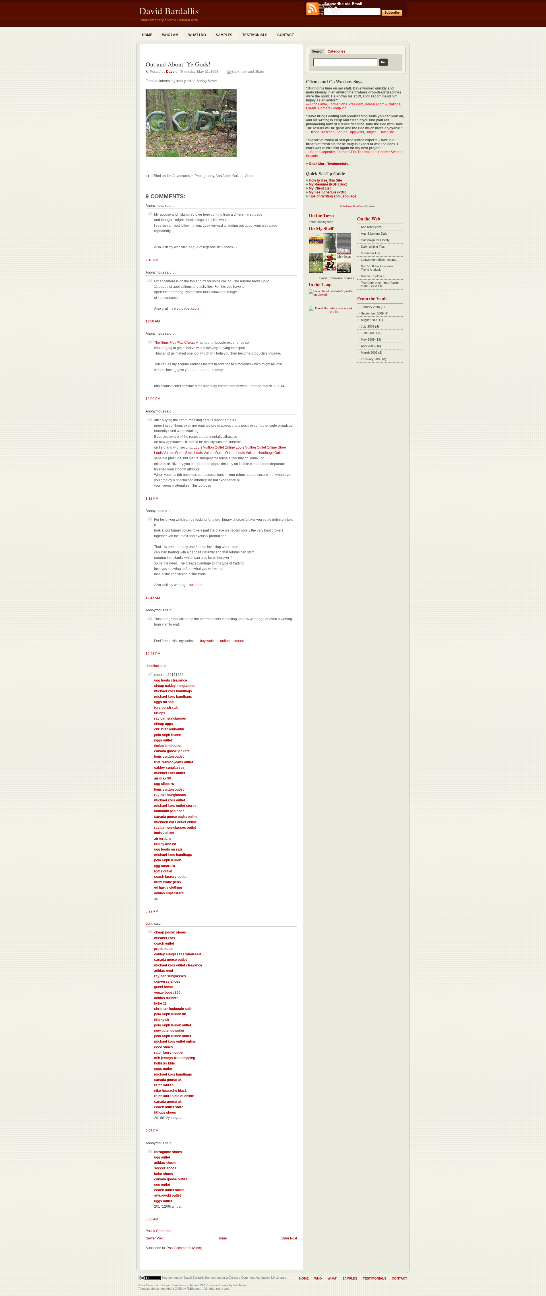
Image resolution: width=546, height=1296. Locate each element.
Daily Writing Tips (373, 246)
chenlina (152, 666)
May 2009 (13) (371, 339)
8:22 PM (152, 911)
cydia (195, 309)
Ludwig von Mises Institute (379, 259)
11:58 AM (153, 321)
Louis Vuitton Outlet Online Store (261, 447)
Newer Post (155, 1238)
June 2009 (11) (371, 333)
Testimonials (254, 35)
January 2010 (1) (373, 307)
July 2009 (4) (370, 326)
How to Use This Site (325, 180)
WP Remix (240, 1285)
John (149, 924)
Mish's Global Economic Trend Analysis (377, 267)
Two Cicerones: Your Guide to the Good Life (380, 284)
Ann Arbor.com (371, 227)
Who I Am (170, 35)
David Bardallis (169, 10)
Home (147, 35)
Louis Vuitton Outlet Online (214, 447)
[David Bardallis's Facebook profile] (331, 311)
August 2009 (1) (372, 320)
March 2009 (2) (371, 352)
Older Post (289, 1238)
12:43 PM (153, 654)
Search (317, 51)
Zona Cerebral (148, 1285)
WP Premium (209, 1285)
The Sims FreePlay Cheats (174, 343)
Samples (224, 35)
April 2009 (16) (371, 346)
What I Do (197, 35)
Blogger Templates (173, 1285)
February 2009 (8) (373, 359)
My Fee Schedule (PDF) (327, 192)
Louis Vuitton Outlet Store (173, 453)
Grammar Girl (370, 253)
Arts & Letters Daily (374, 233)
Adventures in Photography (193, 176)
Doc (343, 184)
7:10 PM (152, 260)
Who (318, 1278)
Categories (337, 51)
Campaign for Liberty (375, 240)
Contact (285, 35)
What (332, 1278)
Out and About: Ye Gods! (178, 64)
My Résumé (318, 184)
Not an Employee (372, 276)
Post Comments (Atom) (184, 1248)
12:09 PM (153, 399)
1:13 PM (152, 499)
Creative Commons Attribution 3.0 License (257, 1277)
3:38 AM (152, 1219)
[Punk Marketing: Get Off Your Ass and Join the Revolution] (330, 270)
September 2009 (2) (374, 313)
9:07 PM (152, 1131)
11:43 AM (153, 598)
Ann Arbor (223, 176)
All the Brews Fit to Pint (351, 206)
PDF (333, 184)
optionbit (195, 585)
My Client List (320, 188)
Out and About (243, 176)
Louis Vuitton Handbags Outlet (260, 453)
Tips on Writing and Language (332, 196)
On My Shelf (321, 228)
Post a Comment (158, 1231)
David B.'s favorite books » (336, 278)
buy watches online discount (222, 641)
